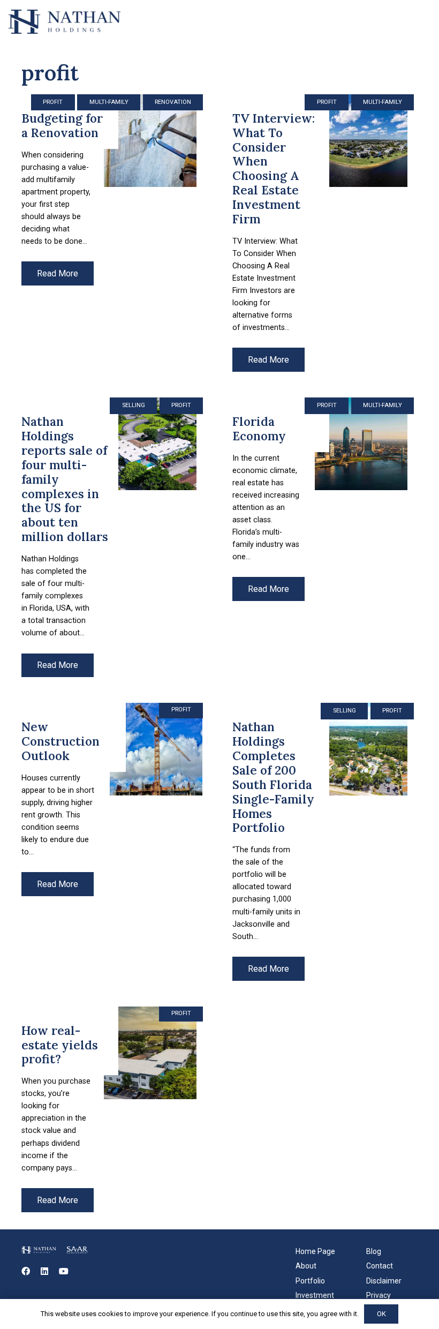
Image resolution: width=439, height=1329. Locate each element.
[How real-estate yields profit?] (114, 1109)
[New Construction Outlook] (114, 841)
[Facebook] (25, 1271)
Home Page (315, 1251)
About (306, 1266)
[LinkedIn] (44, 1271)
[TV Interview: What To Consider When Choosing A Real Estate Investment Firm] (325, 233)
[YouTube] (64, 1271)
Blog (373, 1251)
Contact (379, 1266)
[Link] (64, 22)
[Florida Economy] (325, 537)
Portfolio (310, 1281)
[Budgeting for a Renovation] (114, 233)
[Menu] (424, 21)
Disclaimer (384, 1281)
